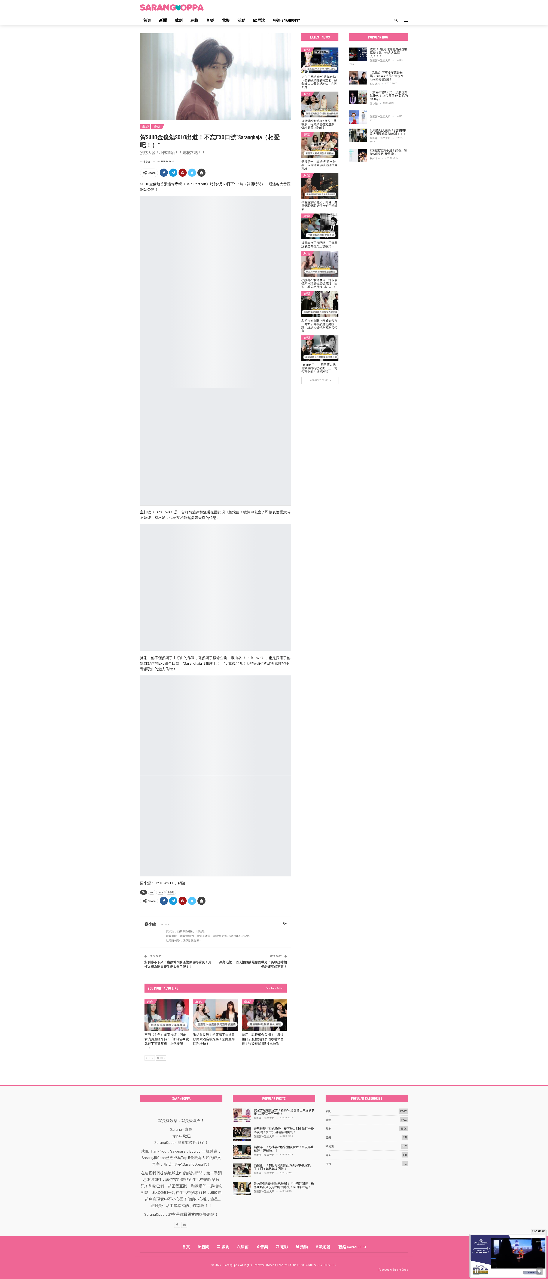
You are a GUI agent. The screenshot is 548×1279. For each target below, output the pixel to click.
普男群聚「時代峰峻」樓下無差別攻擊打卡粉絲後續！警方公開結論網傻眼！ (284, 1130)
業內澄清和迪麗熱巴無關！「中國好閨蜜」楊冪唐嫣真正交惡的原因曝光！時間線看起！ (284, 1185)
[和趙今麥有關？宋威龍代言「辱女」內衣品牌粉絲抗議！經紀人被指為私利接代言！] (319, 304)
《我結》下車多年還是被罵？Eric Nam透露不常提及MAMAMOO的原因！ (387, 76)
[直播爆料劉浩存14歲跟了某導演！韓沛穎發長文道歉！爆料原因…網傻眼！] (319, 104)
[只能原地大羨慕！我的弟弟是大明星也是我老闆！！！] (358, 135)
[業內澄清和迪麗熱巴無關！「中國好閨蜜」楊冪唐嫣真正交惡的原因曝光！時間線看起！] (242, 1189)
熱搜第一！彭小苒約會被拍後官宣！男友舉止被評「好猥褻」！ (284, 1148)
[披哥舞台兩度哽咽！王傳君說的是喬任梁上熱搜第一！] (319, 226)
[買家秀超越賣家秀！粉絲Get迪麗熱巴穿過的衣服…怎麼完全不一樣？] (242, 1115)
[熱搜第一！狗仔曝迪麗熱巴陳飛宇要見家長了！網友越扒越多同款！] (242, 1170)
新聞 (163, 20)
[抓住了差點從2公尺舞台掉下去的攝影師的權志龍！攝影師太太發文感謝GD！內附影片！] (319, 60)
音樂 (210, 20)
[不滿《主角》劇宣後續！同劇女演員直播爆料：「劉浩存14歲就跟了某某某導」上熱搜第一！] (166, 1015)
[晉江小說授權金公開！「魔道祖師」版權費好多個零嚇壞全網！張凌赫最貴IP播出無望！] (264, 1015)
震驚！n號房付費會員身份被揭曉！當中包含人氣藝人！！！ (388, 52)
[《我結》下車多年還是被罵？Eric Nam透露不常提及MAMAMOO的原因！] (358, 77)
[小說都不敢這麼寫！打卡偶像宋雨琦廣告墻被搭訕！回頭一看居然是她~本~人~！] (319, 264)
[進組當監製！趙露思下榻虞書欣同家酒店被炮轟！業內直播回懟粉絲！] (215, 1015)
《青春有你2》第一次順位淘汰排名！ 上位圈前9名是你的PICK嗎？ (389, 95)
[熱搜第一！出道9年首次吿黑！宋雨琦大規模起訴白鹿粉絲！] (319, 145)
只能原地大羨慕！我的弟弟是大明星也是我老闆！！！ (388, 131)
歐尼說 (259, 20)
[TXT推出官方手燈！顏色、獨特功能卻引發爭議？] (358, 155)
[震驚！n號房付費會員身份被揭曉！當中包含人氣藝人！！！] (358, 54)
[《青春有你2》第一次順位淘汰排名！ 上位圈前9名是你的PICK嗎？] (358, 97)
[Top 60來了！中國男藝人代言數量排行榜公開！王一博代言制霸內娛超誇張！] (319, 348)
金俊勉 (171, 892)
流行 (328, 1163)
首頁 (147, 20)
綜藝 (194, 20)
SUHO (160, 892)
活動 (241, 20)
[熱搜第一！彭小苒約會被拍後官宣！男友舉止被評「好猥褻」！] (242, 1152)
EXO (151, 892)
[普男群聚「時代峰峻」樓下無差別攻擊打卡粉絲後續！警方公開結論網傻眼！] (242, 1134)
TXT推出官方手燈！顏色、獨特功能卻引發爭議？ (388, 152)
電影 (226, 20)
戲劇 (179, 20)
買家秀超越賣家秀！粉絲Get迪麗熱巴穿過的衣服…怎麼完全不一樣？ (284, 1111)
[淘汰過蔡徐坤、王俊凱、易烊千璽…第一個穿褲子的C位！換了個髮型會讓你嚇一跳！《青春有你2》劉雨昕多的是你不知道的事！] (358, 117)
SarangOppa (400, 1269)
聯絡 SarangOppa (286, 20)
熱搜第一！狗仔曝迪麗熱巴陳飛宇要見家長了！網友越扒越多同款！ (282, 1166)
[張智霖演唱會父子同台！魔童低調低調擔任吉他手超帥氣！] (319, 186)
